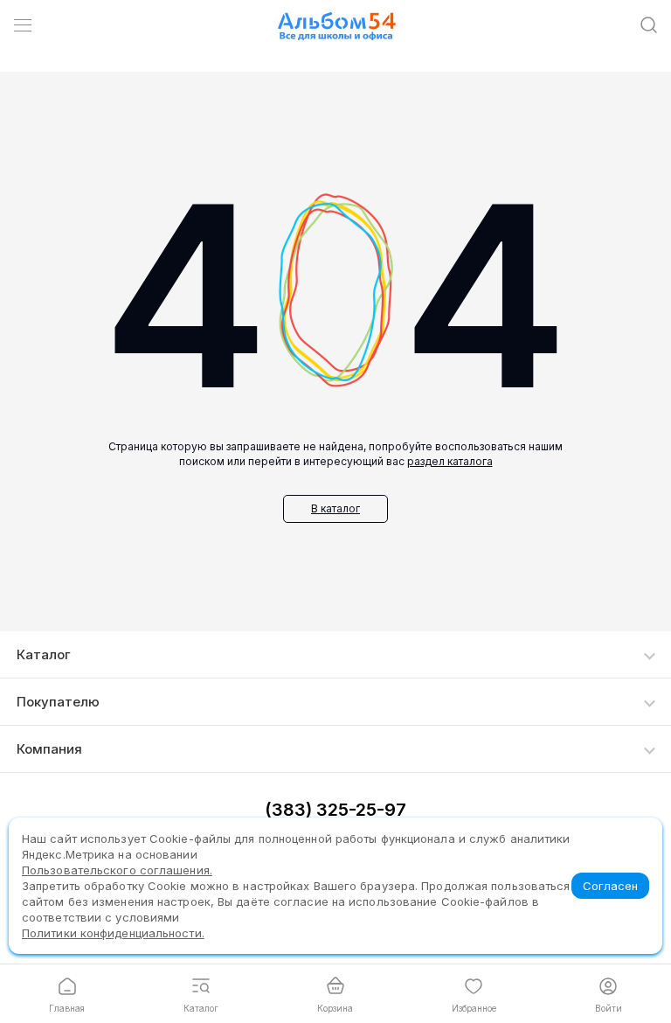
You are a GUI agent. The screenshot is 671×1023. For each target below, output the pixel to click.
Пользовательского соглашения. (117, 870)
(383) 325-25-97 (335, 809)
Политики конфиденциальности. (113, 933)
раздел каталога (450, 461)
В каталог (335, 508)
